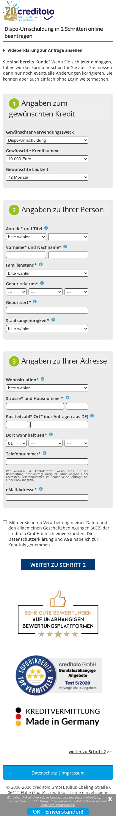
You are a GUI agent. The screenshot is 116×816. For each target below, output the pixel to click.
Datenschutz (44, 773)
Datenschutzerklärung (31, 539)
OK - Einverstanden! (58, 811)
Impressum (73, 773)
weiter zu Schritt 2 (87, 751)
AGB (68, 539)
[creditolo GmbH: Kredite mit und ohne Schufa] (35, 20)
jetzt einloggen (96, 62)
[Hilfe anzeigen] (45, 228)
